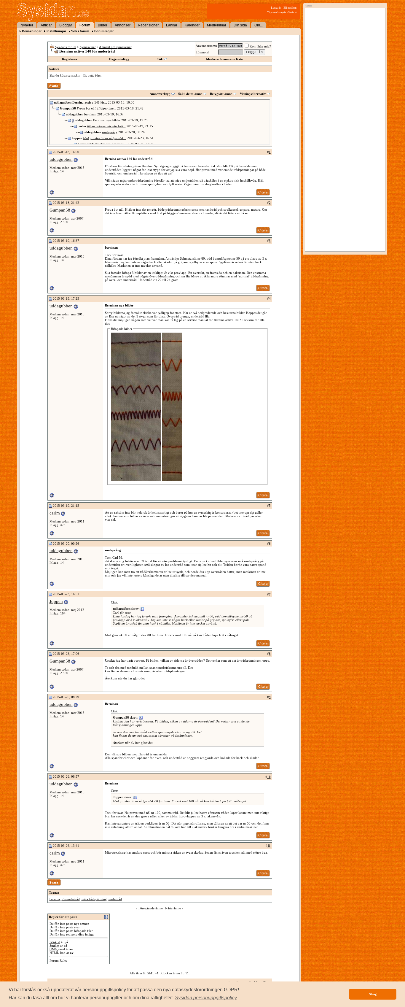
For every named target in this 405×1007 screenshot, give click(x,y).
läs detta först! (93, 75)
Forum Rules (58, 960)
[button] (206, 997)
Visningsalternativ (253, 94)
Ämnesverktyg (160, 94)
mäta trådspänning (94, 899)
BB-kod (55, 942)
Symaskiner (88, 47)
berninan (90, 114)
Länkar (171, 25)
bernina (55, 899)
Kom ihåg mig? (260, 46)
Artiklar (46, 25)
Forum (84, 25)
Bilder (102, 25)
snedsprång (109, 132)
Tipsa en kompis (276, 12)
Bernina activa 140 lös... (89, 102)
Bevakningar (32, 31)
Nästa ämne (173, 908)
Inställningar (56, 31)
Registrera (69, 59)
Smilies (54, 945)
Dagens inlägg (119, 59)
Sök (160, 59)
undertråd (115, 899)
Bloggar (65, 25)
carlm (55, 513)
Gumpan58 (60, 210)
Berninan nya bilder (106, 120)
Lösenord (202, 52)
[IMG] (54, 949)
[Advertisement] (343, 70)
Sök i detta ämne (190, 94)
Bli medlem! (290, 7)
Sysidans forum (65, 47)
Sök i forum (80, 31)
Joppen (56, 601)
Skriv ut (292, 12)
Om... (258, 25)
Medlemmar (216, 25)
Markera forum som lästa (224, 59)
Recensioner (148, 25)
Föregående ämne (150, 908)
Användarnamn (206, 45)
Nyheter (26, 25)
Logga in (276, 7)
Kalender (192, 25)
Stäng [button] (373, 994)
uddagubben (61, 159)
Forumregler (104, 31)
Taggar (54, 892)
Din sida (240, 25)
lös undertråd (71, 899)
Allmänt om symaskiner (115, 47)
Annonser (122, 25)
